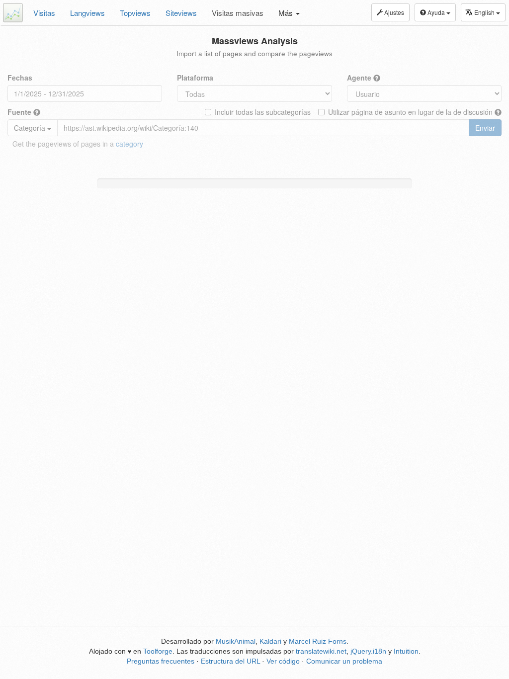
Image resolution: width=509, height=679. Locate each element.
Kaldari (270, 641)
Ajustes (393, 12)
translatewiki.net (321, 651)
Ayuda (436, 12)
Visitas (44, 12)
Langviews (87, 12)
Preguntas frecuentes (160, 661)
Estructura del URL (230, 661)
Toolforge (157, 651)
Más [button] (286, 12)
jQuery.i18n (368, 651)
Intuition (406, 651)
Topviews (135, 12)
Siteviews (181, 12)
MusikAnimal (235, 641)
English (485, 12)
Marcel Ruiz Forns (317, 641)
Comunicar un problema (344, 661)
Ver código (283, 661)
